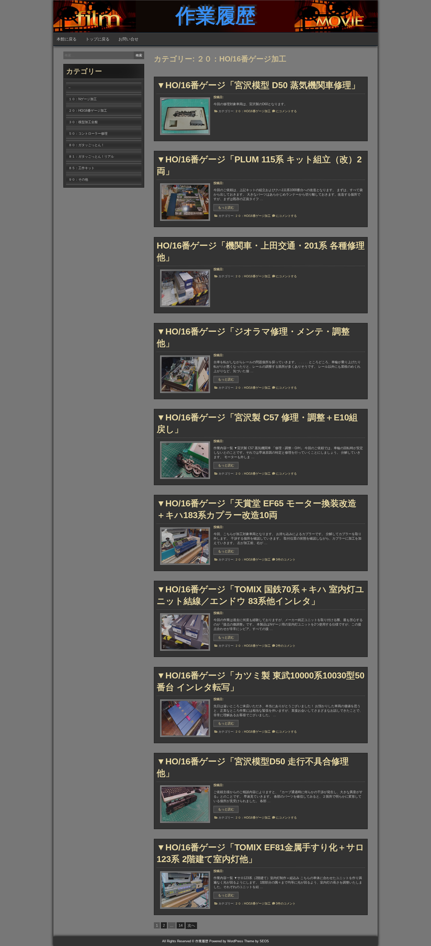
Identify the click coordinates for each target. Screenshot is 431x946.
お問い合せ (128, 39)
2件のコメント (286, 645)
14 (181, 925)
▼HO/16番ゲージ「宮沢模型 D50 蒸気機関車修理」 (258, 85)
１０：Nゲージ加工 (83, 99)
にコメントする (286, 111)
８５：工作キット (82, 168)
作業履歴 (215, 16)
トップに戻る (97, 39)
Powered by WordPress (226, 941)
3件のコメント (286, 559)
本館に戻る (67, 39)
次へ (191, 925)
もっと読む (228, 208)
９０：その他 (78, 179)
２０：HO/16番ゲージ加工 (253, 111)
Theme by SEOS (256, 941)
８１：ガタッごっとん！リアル (91, 156)
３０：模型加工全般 (83, 122)
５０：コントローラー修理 (88, 133)
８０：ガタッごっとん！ (86, 145)
